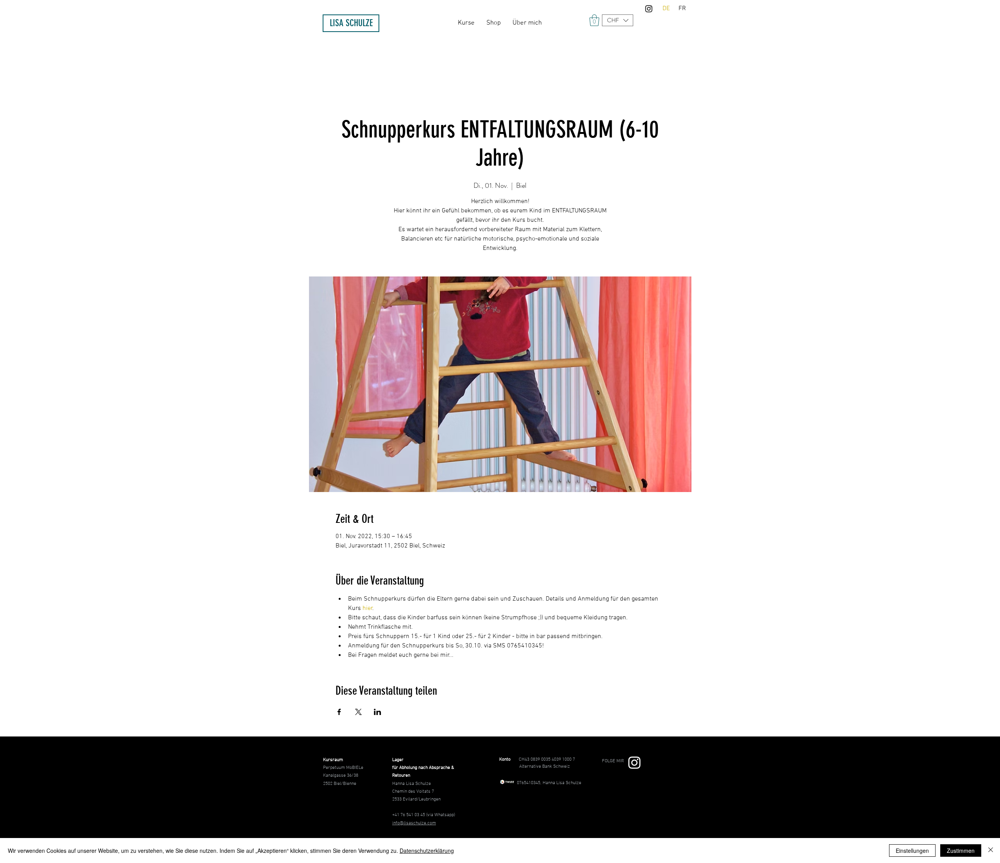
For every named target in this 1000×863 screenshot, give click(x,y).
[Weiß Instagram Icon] (634, 762)
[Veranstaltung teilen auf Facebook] (339, 712)
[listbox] (617, 20)
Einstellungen (912, 850)
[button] (617, 20)
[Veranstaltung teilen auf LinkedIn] (377, 712)
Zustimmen (961, 850)
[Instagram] (649, 8)
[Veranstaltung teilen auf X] (358, 712)
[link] (594, 20)
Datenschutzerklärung (427, 850)
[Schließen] (990, 850)
